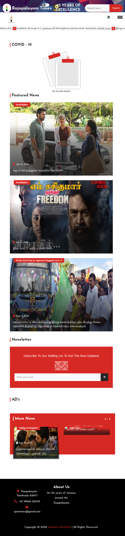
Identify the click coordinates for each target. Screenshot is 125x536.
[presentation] (105, 419)
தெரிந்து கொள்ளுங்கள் (28, 428)
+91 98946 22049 (29, 501)
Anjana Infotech (59, 527)
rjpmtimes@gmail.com (27, 511)
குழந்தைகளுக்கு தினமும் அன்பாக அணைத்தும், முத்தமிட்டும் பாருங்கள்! (35, 451)
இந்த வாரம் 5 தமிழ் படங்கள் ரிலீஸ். (33, 248)
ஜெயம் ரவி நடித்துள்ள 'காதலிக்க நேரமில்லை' (38, 170)
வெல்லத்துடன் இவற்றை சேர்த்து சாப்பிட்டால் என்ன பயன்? (85, 427)
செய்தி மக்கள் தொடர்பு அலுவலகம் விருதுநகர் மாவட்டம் (39, 260)
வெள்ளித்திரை (22, 104)
